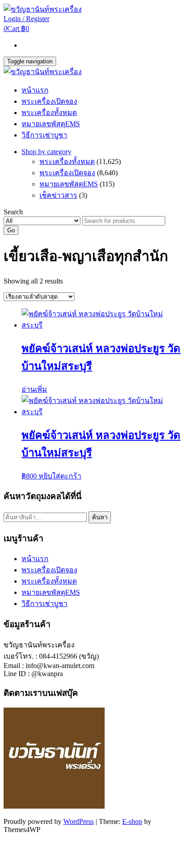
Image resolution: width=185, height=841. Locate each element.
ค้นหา (99, 517)
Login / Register (26, 18)
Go (11, 230)
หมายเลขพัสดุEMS (51, 124)
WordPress (78, 821)
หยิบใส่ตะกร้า (60, 476)
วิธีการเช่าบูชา (44, 135)
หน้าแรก (35, 90)
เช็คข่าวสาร (58, 195)
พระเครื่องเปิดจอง (49, 101)
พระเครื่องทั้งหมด (49, 112)
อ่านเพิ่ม (34, 389)
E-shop (132, 821)
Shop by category (46, 151)
